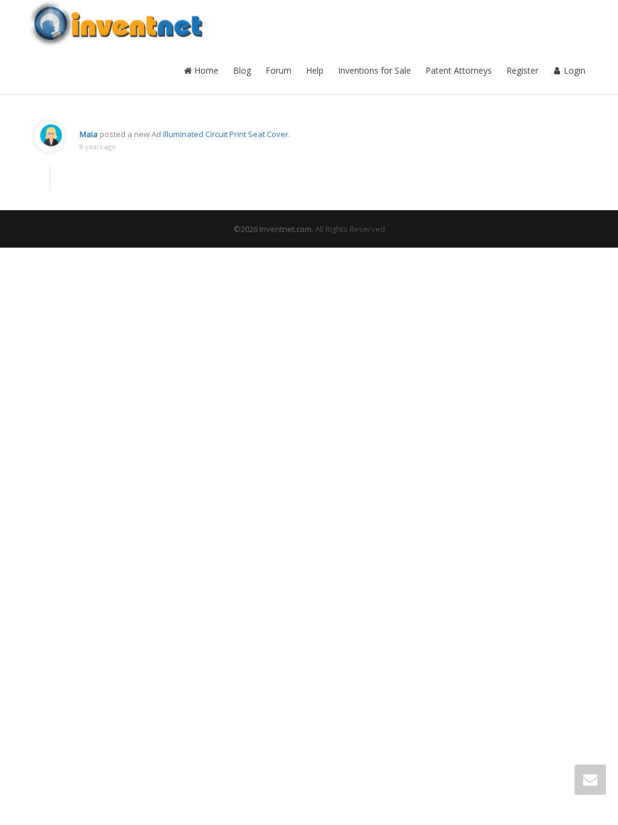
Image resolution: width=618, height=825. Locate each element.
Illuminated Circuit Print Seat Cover (225, 134)
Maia (89, 134)
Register (522, 70)
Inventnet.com (285, 228)
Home (205, 70)
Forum (278, 70)
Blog (242, 70)
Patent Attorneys (458, 70)
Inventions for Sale (374, 70)
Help (314, 70)
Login (573, 70)
